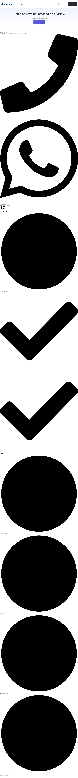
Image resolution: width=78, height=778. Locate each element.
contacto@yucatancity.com (5, 205)
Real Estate (28, 4)
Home (15, 4)
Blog (35, 4)
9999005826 (63, 4)
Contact (41, 4)
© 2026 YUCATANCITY (4, 775)
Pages (21, 4)
